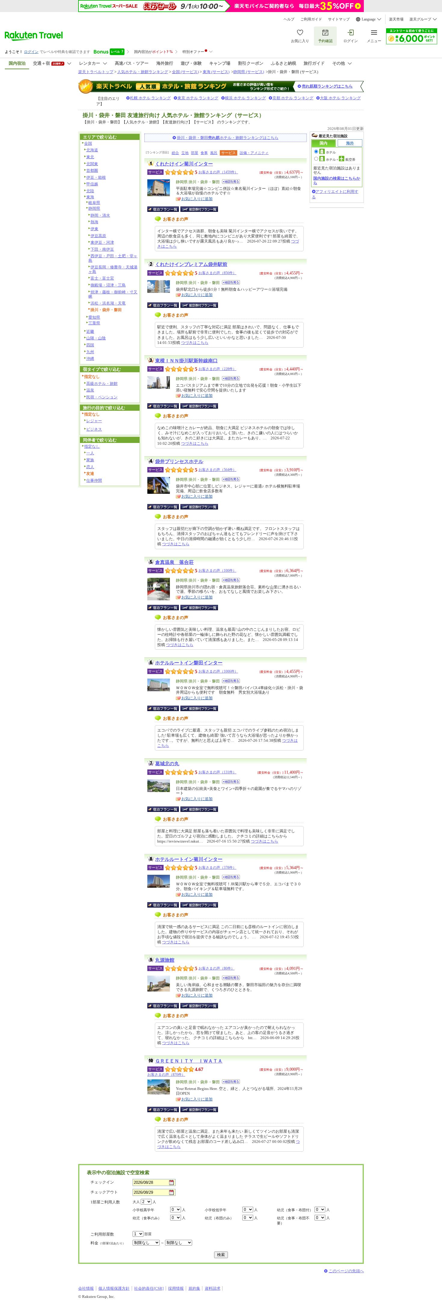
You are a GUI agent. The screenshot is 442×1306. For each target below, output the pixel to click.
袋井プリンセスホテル (179, 461)
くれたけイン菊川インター (184, 163)
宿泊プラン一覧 (166, 209)
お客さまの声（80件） (216, 968)
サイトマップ (339, 19)
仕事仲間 (94, 480)
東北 (90, 157)
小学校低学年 (215, 1210)
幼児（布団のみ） (219, 1218)
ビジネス (94, 429)
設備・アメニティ (254, 153)
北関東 (92, 164)
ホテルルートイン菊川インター (189, 859)
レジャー (94, 421)
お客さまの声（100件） (217, 570)
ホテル (331, 152)
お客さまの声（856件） (217, 273)
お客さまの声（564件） (217, 470)
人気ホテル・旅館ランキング (142, 72)
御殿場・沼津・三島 (108, 285)
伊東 (94, 229)
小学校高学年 (143, 1210)
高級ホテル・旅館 (102, 383)
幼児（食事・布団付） (295, 1210)
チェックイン (102, 1182)
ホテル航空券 (340, 159)
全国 (88, 143)
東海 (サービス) (216, 72)
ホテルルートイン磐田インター (189, 662)
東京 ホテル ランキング (197, 98)
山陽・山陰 (96, 338)
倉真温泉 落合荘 (174, 562)
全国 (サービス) (185, 72)
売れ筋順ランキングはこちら (327, 86)
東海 (90, 197)
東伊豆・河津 (102, 242)
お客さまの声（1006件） (218, 671)
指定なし (92, 446)
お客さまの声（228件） (217, 369)
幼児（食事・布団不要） (293, 1220)
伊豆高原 (98, 236)
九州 (90, 352)
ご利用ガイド (311, 19)
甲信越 (92, 184)
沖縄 (90, 358)
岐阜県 (94, 202)
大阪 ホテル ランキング (340, 98)
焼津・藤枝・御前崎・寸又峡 (112, 294)
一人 (90, 453)
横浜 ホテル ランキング (245, 98)
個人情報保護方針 (114, 1288)
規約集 (194, 1288)
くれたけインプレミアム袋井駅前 (191, 264)
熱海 (94, 222)
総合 (175, 153)
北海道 (92, 150)
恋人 (90, 467)
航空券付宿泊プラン (199, 209)
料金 (108, 1243)
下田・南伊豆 (102, 249)
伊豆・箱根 (96, 177)
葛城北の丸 (167, 763)
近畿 (90, 331)
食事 (204, 153)
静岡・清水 (100, 215)
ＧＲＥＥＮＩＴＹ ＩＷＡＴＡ (189, 1060)
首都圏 (92, 170)
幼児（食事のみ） (147, 1218)
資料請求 (212, 1288)
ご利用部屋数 (102, 1234)
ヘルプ (289, 19)
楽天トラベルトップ (95, 72)
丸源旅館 (164, 960)
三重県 (94, 323)
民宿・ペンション (102, 397)
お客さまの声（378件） (217, 867)
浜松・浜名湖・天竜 (108, 303)
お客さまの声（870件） (166, 1074)
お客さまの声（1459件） (218, 172)
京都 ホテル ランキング (292, 98)
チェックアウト (104, 1192)
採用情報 (176, 1288)
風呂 (213, 153)
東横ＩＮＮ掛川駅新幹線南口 (186, 360)
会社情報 (86, 1288)
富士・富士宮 (102, 278)
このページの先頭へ (346, 1271)
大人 (136, 1202)
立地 (185, 153)
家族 (90, 460)
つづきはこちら (194, 342)
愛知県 (94, 317)
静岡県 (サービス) (248, 72)
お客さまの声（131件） (217, 772)
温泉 (90, 390)
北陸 (90, 191)
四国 (90, 345)
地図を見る (231, 181)
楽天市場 (396, 19)
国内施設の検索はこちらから (336, 180)
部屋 (194, 153)
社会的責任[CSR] (149, 1288)
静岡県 (94, 208)
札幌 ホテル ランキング (150, 98)
